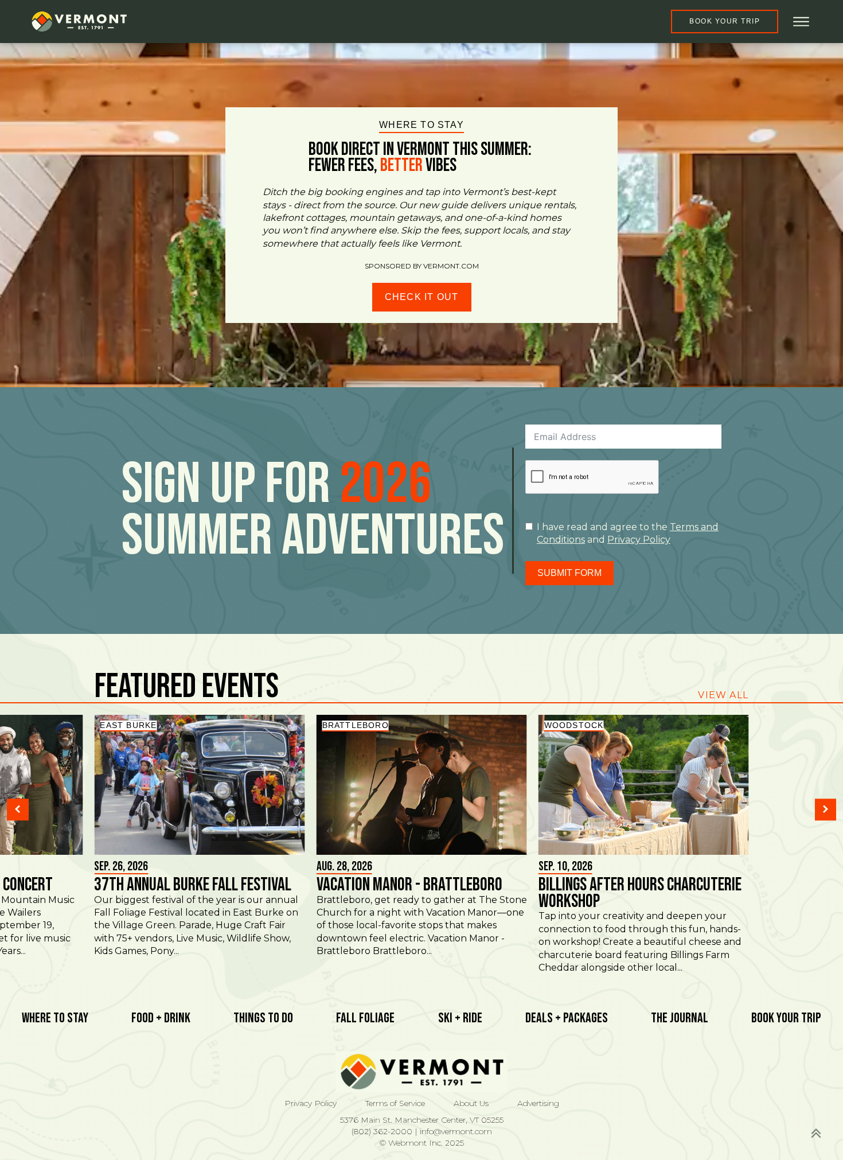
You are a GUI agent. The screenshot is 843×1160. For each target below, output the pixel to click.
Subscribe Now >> (648, 1120)
